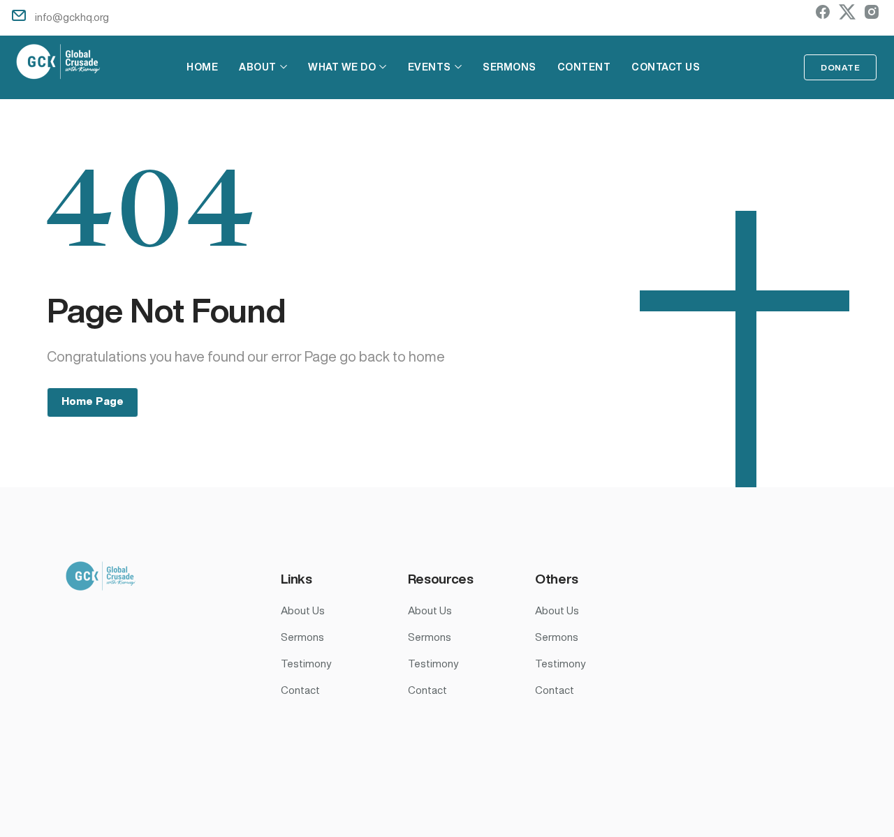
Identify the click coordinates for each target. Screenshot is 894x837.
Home (202, 67)
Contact (300, 690)
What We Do (342, 67)
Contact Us (665, 67)
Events (429, 67)
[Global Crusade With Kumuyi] (58, 63)
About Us (303, 610)
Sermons (509, 67)
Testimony (306, 663)
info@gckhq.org (72, 17)
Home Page (92, 401)
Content (584, 67)
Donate (840, 67)
